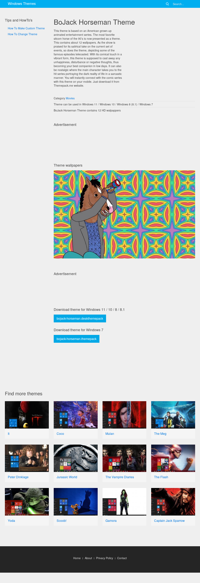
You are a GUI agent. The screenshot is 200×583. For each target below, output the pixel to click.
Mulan (109, 433)
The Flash (161, 477)
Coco (60, 433)
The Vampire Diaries (119, 477)
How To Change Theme (22, 34)
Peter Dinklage (18, 477)
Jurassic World (67, 477)
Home (77, 558)
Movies (70, 98)
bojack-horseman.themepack (76, 338)
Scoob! (61, 520)
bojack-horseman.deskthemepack (80, 318)
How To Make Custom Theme (26, 28)
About (88, 558)
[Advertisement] (27, 168)
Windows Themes (22, 3)
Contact (122, 558)
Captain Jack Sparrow (169, 520)
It (8, 433)
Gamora (111, 520)
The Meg (160, 433)
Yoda (11, 520)
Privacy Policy (104, 558)
